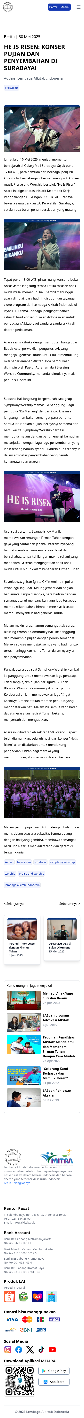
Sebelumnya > (69, 903)
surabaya (40, 862)
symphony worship (62, 862)
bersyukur (11, 88)
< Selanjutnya (14, 903)
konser (9, 862)
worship (10, 873)
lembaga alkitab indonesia (22, 885)
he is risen (24, 862)
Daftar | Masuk (59, 7)
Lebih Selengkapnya (17, 1183)
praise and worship (31, 873)
